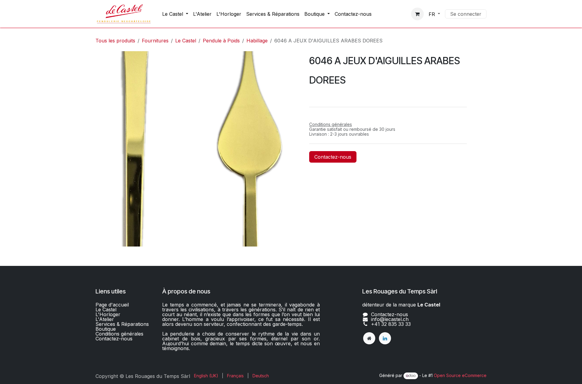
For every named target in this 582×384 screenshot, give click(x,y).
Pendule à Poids (221, 41)
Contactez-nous (332, 157)
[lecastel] (369, 338)
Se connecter (465, 14)
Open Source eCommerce (460, 375)
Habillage (257, 41)
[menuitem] (175, 14)
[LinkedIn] (385, 338)
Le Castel (185, 41)
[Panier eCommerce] (417, 14)
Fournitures (155, 41)
